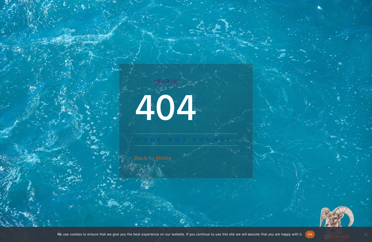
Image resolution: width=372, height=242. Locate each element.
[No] (365, 234)
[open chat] (336, 223)
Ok (310, 234)
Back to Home (153, 158)
